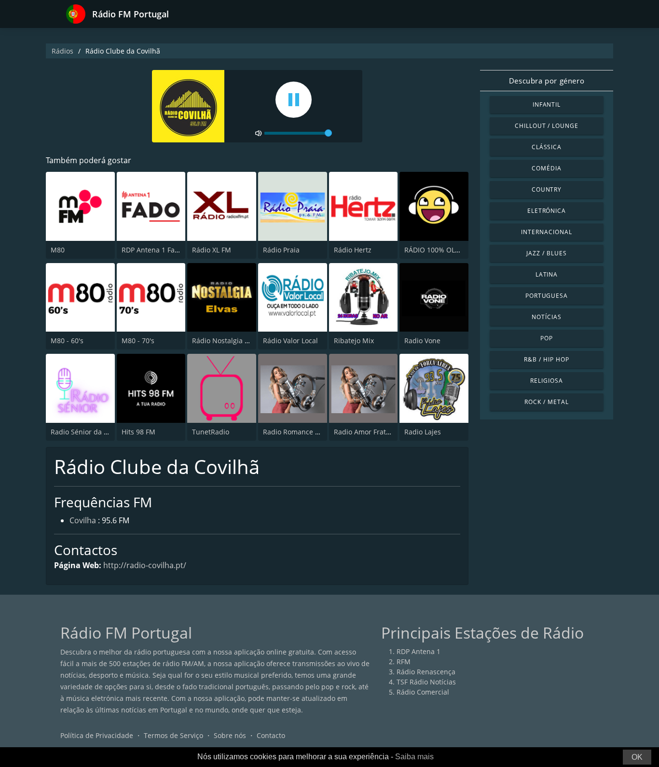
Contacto (271, 735)
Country (547, 189)
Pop (546, 338)
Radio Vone (422, 340)
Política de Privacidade (96, 735)
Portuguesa (546, 296)
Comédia (547, 168)
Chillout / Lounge (546, 126)
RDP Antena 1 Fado (152, 249)
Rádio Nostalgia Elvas (226, 340)
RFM (404, 661)
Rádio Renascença (426, 671)
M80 (58, 249)
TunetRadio (210, 431)
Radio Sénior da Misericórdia (97, 431)
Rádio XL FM (211, 249)
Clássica (547, 147)
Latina (546, 274)
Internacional (546, 232)
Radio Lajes (422, 431)
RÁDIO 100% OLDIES (436, 249)
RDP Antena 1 (418, 651)
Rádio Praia (281, 249)
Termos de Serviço (173, 735)
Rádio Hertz (352, 249)
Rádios (62, 51)
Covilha (82, 520)
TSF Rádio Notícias (426, 681)
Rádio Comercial (423, 692)
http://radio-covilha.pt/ (144, 565)
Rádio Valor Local (290, 340)
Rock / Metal (546, 402)
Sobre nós (230, 735)
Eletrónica (546, 211)
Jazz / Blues (546, 253)
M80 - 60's (67, 340)
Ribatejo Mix (354, 340)
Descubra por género (546, 80)
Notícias (547, 317)
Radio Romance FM (294, 431)
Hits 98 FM (138, 431)
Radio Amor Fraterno (367, 431)
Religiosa (546, 381)
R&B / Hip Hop (546, 359)
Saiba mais (414, 757)
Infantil (547, 104)
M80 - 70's (138, 340)
